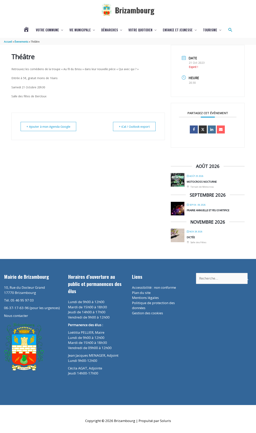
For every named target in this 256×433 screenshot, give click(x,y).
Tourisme (210, 30)
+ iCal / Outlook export (134, 126)
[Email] (221, 129)
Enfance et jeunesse (178, 30)
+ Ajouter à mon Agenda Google (48, 126)
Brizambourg (134, 10)
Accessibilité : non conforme (154, 287)
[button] (230, 30)
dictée (191, 237)
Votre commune (47, 30)
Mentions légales (145, 297)
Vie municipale (80, 30)
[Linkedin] (212, 129)
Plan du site (141, 292)
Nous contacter (16, 315)
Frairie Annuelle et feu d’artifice (208, 210)
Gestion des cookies (147, 313)
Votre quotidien (140, 30)
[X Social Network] (203, 129)
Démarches (109, 30)
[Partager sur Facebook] (194, 129)
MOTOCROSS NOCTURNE (202, 181)
